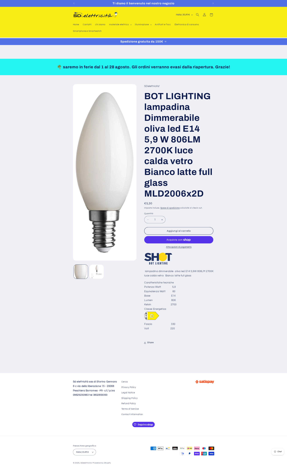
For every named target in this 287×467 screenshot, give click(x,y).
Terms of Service (130, 409)
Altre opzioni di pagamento (178, 247)
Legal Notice (128, 393)
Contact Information (132, 414)
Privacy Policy (128, 387)
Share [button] (150, 343)
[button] (120, 24)
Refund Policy (128, 403)
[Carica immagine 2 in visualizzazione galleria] (97, 272)
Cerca (124, 382)
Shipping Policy (129, 398)
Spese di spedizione (170, 208)
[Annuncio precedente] (74, 3)
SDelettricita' (86, 463)
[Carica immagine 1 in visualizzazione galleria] (81, 272)
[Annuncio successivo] (213, 3)
